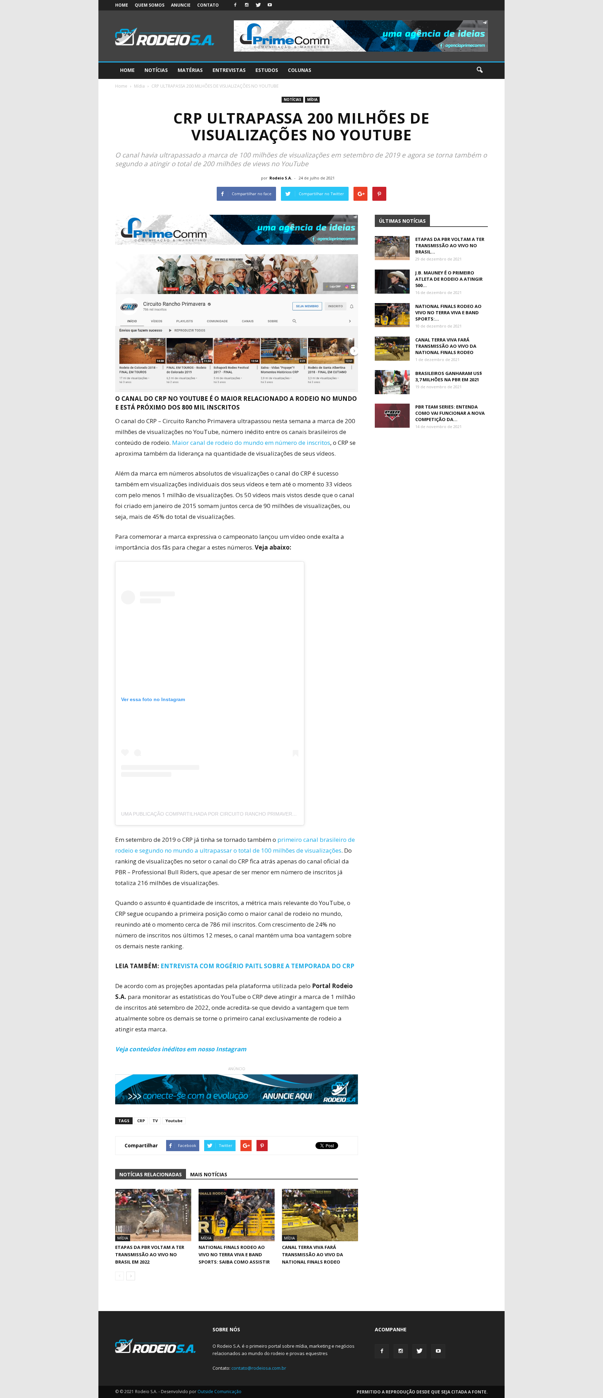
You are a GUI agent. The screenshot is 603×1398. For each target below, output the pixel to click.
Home (121, 5)
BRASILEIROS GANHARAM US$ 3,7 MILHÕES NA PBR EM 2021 (448, 376)
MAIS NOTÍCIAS (208, 1174)
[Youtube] (270, 5)
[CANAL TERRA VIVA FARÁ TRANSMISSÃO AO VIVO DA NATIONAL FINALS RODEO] (320, 1215)
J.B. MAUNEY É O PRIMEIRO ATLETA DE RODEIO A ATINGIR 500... (449, 279)
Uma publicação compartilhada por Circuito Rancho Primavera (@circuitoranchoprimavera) (249, 814)
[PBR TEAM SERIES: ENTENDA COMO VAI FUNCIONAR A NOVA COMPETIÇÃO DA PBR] (392, 416)
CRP (141, 1120)
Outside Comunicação (219, 1392)
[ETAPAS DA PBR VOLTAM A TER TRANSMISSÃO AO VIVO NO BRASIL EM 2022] (153, 1215)
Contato (208, 5)
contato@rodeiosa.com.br (258, 1368)
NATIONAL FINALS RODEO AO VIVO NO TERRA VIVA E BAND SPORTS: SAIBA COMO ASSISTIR (234, 1254)
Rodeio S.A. (280, 178)
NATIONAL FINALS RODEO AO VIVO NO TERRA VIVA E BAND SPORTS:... (448, 312)
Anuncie (181, 5)
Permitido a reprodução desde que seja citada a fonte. (422, 1392)
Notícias (156, 70)
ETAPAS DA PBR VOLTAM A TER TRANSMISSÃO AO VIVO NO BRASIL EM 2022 (149, 1254)
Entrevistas (229, 70)
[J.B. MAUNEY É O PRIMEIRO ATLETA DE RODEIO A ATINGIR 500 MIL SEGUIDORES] (392, 282)
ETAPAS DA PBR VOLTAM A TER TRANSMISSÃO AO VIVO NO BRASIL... (449, 245)
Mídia (312, 99)
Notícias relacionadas (150, 1174)
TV (155, 1120)
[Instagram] (246, 5)
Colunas (299, 70)
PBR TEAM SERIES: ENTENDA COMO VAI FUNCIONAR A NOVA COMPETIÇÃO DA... (450, 413)
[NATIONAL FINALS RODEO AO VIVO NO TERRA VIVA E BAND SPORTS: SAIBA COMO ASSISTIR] (237, 1215)
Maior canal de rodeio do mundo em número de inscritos (251, 443)
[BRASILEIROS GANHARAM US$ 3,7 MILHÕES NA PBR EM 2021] (392, 382)
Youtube (174, 1120)
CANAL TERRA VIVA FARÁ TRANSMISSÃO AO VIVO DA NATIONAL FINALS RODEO (312, 1254)
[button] (479, 70)
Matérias (190, 70)
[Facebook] (235, 5)
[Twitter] (258, 5)
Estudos (266, 70)
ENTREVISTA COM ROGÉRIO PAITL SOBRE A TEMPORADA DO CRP (257, 966)
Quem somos (149, 5)
